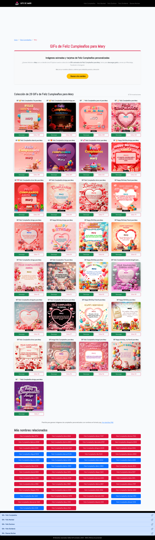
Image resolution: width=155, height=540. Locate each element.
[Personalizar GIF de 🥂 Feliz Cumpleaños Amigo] (29, 396)
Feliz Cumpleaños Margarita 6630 (126, 442)
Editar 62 (36, 294)
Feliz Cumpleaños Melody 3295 (61, 478)
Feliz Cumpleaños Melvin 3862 (93, 466)
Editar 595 (37, 135)
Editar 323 (134, 135)
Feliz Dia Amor (112, 3)
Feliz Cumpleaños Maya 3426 (61, 472)
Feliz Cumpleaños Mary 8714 (29, 436)
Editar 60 (101, 294)
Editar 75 (133, 215)
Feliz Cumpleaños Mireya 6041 (126, 448)
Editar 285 (37, 175)
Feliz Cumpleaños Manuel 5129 (61, 454)
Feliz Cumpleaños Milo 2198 (29, 508)
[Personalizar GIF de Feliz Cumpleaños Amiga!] (93, 356)
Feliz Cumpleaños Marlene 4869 (126, 454)
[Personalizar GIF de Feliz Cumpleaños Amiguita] (29, 316)
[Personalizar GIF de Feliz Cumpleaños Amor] (93, 197)
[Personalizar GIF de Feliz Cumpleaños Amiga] (61, 197)
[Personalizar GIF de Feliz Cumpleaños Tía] (61, 276)
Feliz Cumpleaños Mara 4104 (29, 466)
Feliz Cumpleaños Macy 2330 (61, 502)
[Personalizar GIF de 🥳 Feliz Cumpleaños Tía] (29, 117)
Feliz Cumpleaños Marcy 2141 (61, 508)
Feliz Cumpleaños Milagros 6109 (93, 448)
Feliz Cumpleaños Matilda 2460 (126, 490)
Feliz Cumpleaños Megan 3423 (93, 472)
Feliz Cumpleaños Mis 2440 (29, 496)
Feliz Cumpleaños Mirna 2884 (29, 484)
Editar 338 (101, 135)
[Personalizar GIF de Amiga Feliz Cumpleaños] (61, 356)
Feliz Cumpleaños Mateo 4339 (61, 460)
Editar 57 (69, 334)
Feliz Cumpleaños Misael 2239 (126, 502)
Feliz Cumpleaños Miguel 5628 (29, 454)
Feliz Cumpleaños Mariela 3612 (126, 466)
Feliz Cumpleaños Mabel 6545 (29, 448)
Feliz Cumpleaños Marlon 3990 (61, 466)
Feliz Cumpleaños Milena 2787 (126, 484)
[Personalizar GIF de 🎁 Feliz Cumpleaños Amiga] (61, 157)
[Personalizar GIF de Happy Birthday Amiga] (61, 237)
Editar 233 (101, 175)
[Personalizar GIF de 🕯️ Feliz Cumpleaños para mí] (93, 117)
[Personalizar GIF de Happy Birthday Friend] (126, 197)
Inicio (16, 40)
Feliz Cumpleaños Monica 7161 (126, 436)
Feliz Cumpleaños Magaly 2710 (29, 490)
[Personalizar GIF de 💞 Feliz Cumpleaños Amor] (93, 157)
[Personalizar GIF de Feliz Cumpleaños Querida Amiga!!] (126, 276)
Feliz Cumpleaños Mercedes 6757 (94, 442)
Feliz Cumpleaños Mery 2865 (61, 484)
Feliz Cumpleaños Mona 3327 (126, 472)
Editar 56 (101, 334)
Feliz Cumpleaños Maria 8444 (61, 436)
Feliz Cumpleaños (89, 3)
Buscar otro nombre (78, 76)
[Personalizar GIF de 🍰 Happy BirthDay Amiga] (126, 157)
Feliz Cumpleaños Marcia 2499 (61, 490)
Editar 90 (69, 215)
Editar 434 (69, 135)
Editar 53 (133, 374)
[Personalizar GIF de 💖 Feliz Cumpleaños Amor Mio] (29, 197)
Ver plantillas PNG (107, 422)
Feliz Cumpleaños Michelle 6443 (61, 448)
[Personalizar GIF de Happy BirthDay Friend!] (93, 316)
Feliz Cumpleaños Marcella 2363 (93, 496)
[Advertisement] (77, 23)
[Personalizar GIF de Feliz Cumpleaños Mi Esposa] (61, 316)
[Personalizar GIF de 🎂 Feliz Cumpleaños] (126, 117)
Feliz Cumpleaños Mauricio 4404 (29, 460)
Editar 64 (101, 254)
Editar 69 (69, 254)
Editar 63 (133, 254)
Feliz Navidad (101, 3)
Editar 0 (36, 414)
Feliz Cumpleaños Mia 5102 (93, 454)
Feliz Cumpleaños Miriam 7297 (93, 436)
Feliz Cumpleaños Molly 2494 (93, 490)
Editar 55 (133, 334)
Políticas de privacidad (95, 538)
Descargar (22, 135)
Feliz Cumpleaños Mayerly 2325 (94, 502)
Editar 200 (37, 215)
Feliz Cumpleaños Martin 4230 (126, 460)
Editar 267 (69, 175)
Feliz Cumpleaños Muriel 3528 (29, 472)
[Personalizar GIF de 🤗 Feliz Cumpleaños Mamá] (29, 157)
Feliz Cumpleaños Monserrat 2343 (29, 502)
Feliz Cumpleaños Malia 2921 (126, 478)
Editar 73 (36, 254)
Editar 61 (69, 294)
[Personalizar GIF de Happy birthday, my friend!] (126, 356)
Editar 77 (101, 215)
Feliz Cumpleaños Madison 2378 (61, 496)
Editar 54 (69, 374)
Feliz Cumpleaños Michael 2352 (126, 496)
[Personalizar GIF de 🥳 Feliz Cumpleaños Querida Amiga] (61, 117)
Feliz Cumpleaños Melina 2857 (93, 484)
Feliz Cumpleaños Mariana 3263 (94, 478)
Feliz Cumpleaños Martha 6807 (61, 442)
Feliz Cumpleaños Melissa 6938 (29, 442)
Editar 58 (133, 294)
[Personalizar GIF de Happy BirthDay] (93, 237)
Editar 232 (134, 175)
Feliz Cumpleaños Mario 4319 (93, 460)
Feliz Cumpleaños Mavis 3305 (29, 478)
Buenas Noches (135, 3)
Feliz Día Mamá (123, 3)
